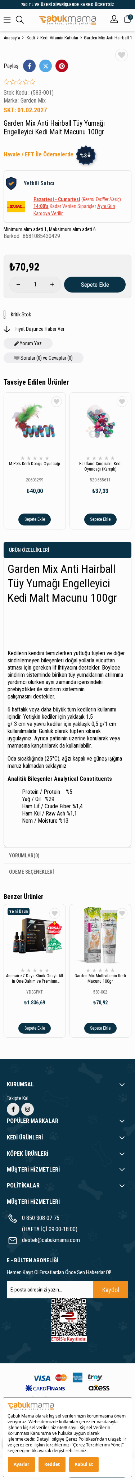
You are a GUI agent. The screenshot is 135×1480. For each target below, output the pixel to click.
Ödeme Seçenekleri (31, 872)
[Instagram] (27, 1109)
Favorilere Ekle (56, 401)
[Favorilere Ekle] (121, 55)
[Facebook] (13, 1109)
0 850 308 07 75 (40, 1218)
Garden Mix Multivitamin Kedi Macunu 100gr (100, 978)
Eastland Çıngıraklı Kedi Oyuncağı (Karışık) (100, 466)
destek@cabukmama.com (51, 1240)
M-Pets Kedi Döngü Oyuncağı (34, 463)
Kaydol (110, 1290)
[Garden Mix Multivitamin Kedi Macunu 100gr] (101, 935)
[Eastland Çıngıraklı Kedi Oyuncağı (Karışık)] (101, 423)
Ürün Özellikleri (29, 550)
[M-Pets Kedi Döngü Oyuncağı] (35, 423)
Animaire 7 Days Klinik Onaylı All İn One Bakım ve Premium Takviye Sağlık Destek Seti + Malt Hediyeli (34, 978)
